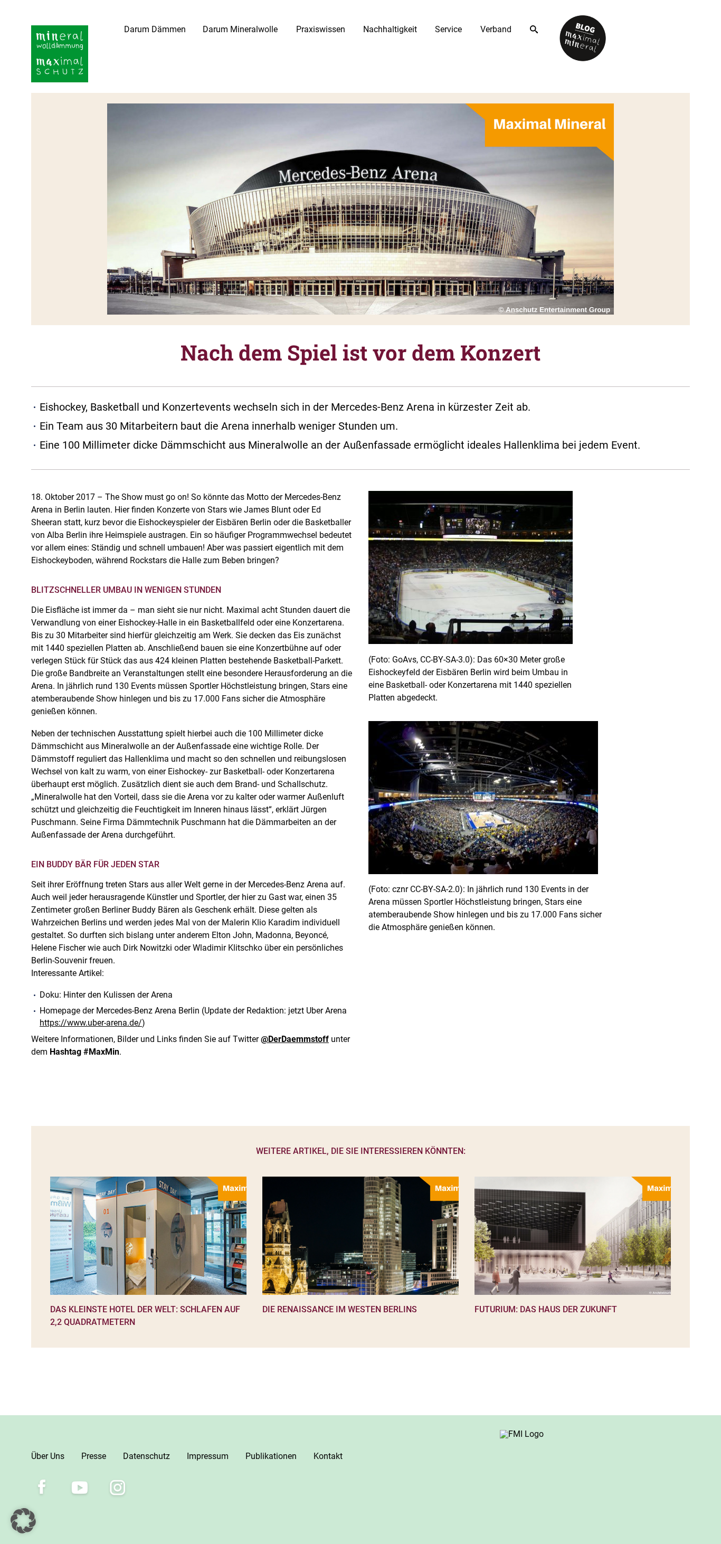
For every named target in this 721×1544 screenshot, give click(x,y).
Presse (93, 1456)
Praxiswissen (320, 29)
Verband (495, 29)
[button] (23, 1521)
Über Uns (47, 1456)
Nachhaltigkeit (390, 29)
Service (448, 29)
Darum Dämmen (155, 29)
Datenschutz (146, 1456)
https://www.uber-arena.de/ (91, 1023)
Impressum (208, 1456)
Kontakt (328, 1456)
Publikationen (271, 1456)
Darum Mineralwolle (240, 29)
